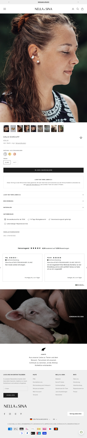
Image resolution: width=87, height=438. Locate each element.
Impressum (49, 424)
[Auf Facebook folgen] (4, 414)
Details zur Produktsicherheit (11, 231)
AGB (54, 424)
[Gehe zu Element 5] (33, 128)
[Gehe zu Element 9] (61, 128)
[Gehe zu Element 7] (47, 128)
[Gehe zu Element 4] (27, 128)
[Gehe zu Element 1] (6, 128)
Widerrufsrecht (73, 424)
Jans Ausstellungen (61, 391)
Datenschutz (61, 424)
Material (57, 379)
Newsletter (58, 395)
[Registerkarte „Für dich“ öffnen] (81, 432)
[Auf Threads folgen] (15, 414)
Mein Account (37, 391)
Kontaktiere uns (37, 382)
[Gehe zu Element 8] (54, 128)
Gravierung (76, 382)
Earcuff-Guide (59, 382)
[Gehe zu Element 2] (13, 128)
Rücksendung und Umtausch (41, 385)
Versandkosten (20, 143)
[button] (23, 268)
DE (54, 419)
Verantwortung (77, 385)
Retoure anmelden (38, 388)
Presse (75, 391)
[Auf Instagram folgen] (10, 414)
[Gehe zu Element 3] (20, 128)
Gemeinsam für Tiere (61, 388)
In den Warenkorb (43, 170)
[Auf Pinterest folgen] (21, 414)
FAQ (34, 379)
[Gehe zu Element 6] (40, 128)
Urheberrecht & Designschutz (32, 424)
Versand (35, 395)
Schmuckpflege (60, 385)
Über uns (76, 379)
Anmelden (10, 395)
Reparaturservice (78, 388)
